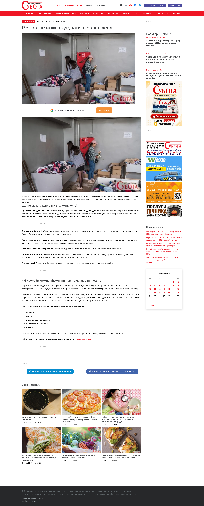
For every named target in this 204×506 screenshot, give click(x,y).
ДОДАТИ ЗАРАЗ (104, 110)
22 (173, 292)
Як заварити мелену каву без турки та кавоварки (39, 418)
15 (173, 289)
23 (178, 292)
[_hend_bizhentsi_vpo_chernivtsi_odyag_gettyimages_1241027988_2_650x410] (81, 154)
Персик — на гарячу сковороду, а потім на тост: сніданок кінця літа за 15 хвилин (121, 456)
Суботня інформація (155, 54)
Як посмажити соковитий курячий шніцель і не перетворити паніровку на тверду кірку (40, 457)
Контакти (101, 5)
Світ (161, 70)
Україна (163, 37)
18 (155, 292)
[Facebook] (135, 5)
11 (155, 289)
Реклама (90, 5)
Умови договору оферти (32, 498)
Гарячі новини (152, 37)
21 (169, 292)
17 (150, 292)
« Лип (151, 305)
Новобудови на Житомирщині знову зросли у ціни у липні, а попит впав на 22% (163, 251)
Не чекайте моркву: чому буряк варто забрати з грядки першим (79, 456)
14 (169, 289)
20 (164, 292)
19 (159, 292)
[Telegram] (140, 5)
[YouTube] (130, 5)
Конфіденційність (29, 501)
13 (164, 289)
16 (178, 289)
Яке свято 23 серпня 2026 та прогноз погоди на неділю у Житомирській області (162, 259)
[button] (121, 5)
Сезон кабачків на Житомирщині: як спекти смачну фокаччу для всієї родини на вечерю (80, 419)
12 (159, 289)
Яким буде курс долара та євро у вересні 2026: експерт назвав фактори (163, 43)
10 (150, 289)
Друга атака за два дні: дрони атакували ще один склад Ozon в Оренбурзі (163, 76)
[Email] (126, 5)
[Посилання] (32, 5)
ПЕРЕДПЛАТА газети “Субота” (69, 5)
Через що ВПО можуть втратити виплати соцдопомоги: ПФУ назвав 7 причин (163, 59)
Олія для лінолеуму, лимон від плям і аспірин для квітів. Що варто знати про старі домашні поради (119, 419)
